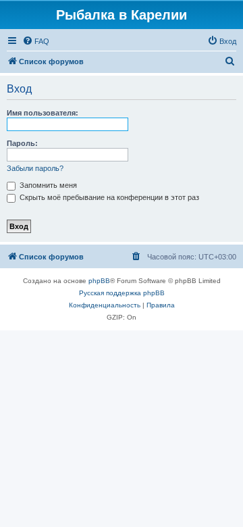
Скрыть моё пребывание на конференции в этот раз (108, 197)
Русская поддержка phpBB (122, 293)
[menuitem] (35, 41)
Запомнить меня (47, 185)
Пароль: (22, 143)
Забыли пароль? (35, 168)
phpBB (99, 280)
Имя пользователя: (42, 113)
